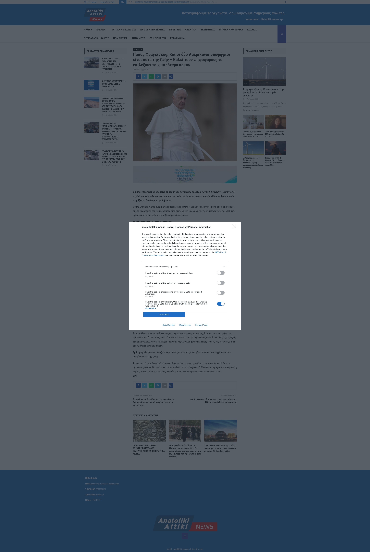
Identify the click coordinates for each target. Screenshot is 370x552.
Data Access (185, 325)
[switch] (221, 273)
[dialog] (185, 276)
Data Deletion (168, 325)
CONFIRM (164, 315)
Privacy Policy (201, 325)
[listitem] (185, 266)
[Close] (235, 227)
